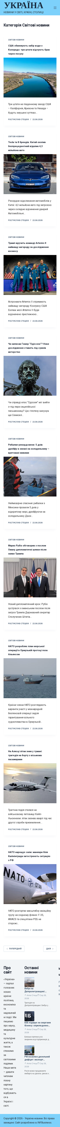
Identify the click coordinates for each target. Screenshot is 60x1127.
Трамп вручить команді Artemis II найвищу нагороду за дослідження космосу (28, 247)
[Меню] (55, 7)
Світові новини (16, 40)
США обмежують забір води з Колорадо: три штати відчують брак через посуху (29, 49)
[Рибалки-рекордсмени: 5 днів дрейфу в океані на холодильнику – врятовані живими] (30, 476)
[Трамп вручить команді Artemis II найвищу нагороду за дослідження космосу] (30, 275)
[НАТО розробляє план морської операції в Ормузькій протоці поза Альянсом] (30, 678)
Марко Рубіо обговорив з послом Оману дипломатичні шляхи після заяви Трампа (27, 549)
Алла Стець (32, 995)
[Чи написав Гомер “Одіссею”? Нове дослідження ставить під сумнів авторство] (30, 376)
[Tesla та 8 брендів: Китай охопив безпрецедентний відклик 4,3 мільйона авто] (30, 174)
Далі (48, 949)
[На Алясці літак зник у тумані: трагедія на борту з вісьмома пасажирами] (30, 783)
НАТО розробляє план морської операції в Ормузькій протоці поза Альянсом (28, 650)
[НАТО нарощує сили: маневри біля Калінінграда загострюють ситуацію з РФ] (30, 884)
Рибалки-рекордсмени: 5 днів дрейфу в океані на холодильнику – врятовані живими (28, 448)
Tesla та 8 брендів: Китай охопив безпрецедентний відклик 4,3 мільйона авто (27, 146)
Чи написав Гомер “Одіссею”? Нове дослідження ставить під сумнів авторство (28, 348)
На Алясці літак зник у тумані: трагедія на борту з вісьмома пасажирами (25, 755)
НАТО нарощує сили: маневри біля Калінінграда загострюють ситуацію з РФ (29, 856)
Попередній (15, 949)
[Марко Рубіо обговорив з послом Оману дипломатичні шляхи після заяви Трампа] (30, 577)
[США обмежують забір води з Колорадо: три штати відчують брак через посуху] (30, 77)
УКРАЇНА (23, 5)
